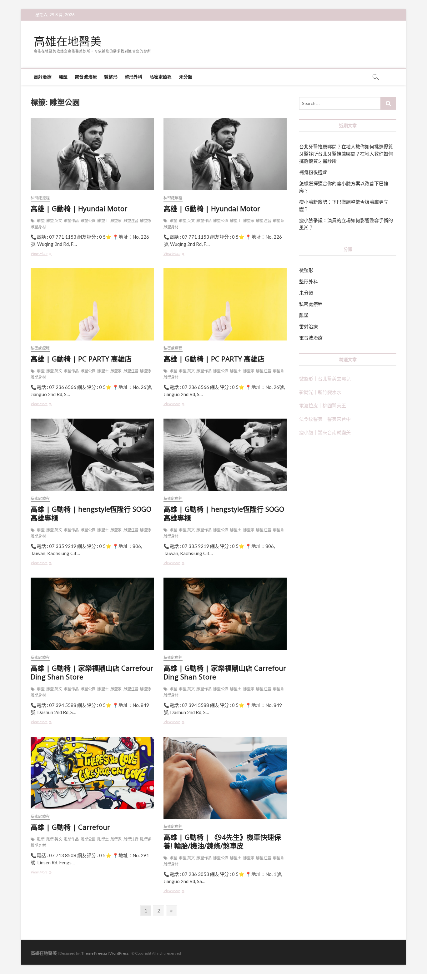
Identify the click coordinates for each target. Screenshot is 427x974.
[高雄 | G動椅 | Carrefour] (92, 773)
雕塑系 (146, 220)
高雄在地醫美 (67, 41)
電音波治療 (86, 76)
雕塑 (63, 76)
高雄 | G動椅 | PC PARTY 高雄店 (81, 358)
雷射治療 (43, 76)
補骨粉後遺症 (313, 172)
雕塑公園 (88, 220)
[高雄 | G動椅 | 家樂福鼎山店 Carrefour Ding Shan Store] (92, 614)
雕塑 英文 (54, 220)
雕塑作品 (71, 220)
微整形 (111, 76)
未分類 (186, 76)
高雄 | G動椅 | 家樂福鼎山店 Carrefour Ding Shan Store (92, 672)
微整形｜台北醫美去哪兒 (325, 378)
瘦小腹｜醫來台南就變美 (325, 432)
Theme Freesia (94, 953)
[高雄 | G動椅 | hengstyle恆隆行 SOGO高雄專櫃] (92, 455)
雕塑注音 (131, 220)
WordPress (119, 953)
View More (45, 254)
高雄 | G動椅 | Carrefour (70, 827)
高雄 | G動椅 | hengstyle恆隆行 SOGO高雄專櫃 (91, 513)
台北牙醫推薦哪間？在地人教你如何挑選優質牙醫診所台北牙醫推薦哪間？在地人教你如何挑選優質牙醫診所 (346, 154)
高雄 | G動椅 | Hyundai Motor (79, 208)
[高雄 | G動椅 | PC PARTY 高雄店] (92, 304)
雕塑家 (116, 220)
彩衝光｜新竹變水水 (320, 392)
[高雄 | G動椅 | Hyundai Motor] (92, 154)
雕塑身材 (38, 227)
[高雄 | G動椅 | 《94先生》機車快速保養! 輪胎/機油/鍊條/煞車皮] (225, 778)
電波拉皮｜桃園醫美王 (322, 405)
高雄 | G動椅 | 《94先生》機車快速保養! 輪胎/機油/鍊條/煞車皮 (222, 841)
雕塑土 (103, 220)
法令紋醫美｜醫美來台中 (325, 419)
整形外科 (134, 76)
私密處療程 (161, 76)
